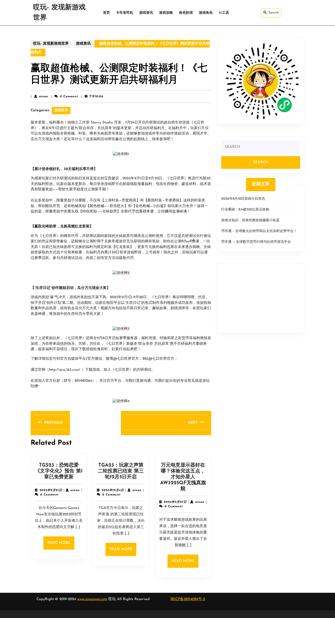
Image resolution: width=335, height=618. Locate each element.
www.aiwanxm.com (92, 599)
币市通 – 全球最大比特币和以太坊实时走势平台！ (259, 231)
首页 (106, 13)
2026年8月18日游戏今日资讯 (243, 199)
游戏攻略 (166, 13)
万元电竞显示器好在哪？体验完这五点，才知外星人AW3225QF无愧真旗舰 (183, 477)
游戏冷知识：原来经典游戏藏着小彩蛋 (250, 220)
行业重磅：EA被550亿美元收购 (245, 209)
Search (274, 12)
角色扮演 (186, 13)
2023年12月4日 (113, 490)
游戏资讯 (146, 13)
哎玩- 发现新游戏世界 (51, 44)
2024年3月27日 (175, 502)
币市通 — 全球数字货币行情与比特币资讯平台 (256, 242)
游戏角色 (206, 13)
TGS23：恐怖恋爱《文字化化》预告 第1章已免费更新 (59, 471)
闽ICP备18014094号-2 (187, 599)
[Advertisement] (260, 298)
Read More (60, 545)
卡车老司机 (124, 13)
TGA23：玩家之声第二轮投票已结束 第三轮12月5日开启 (121, 471)
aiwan (43, 96)
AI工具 (224, 13)
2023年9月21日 (50, 490)
